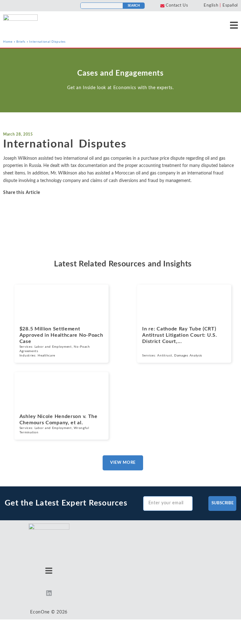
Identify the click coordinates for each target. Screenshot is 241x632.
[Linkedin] (49, 593)
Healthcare (46, 355)
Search (134, 5)
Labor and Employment (53, 346)
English (211, 5)
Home (8, 41)
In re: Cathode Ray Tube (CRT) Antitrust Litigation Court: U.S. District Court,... (179, 335)
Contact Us (177, 5)
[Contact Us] (162, 6)
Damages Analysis (188, 355)
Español (230, 5)
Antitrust (164, 355)
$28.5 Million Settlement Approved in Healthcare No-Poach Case (61, 335)
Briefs (20, 41)
